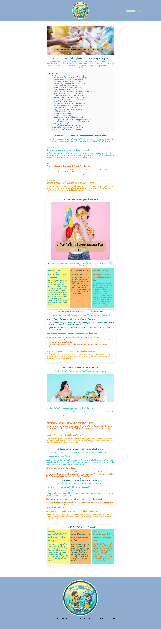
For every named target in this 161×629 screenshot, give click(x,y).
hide (57, 73)
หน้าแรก (18, 11)
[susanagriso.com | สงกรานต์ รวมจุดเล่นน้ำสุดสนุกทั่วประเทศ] (80, 10)
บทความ (24, 11)
